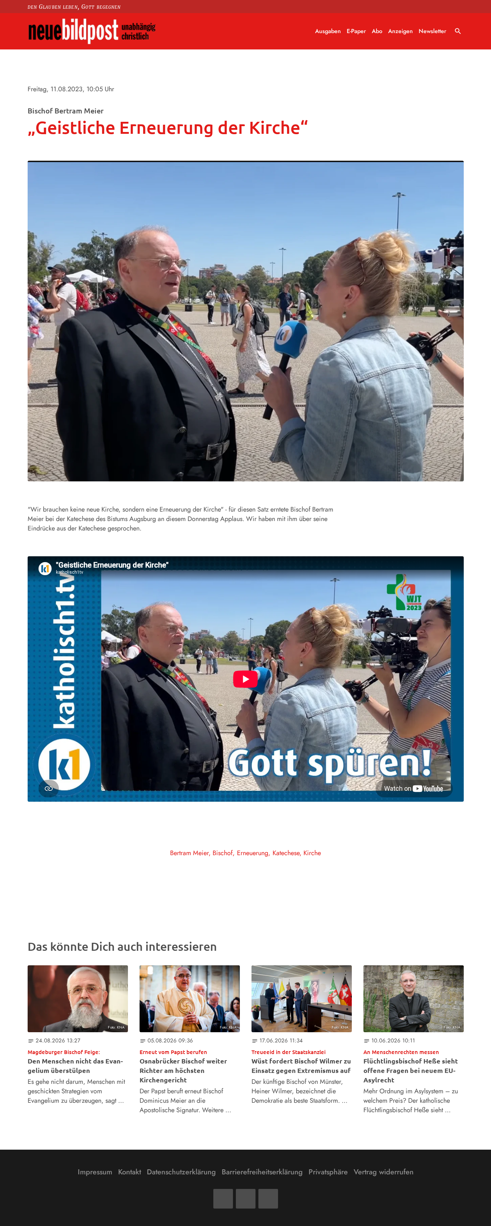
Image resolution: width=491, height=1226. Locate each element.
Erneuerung (252, 853)
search (458, 31)
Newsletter (432, 31)
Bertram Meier (189, 853)
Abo (377, 31)
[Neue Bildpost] (92, 31)
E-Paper (356, 31)
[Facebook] (223, 1199)
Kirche (312, 853)
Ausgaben (328, 31)
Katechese (286, 853)
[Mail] (245, 1199)
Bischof (223, 853)
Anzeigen (400, 31)
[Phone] (268, 1199)
